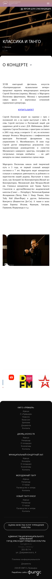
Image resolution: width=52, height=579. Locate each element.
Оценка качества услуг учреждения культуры (26, 526)
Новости (26, 417)
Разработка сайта (19, 572)
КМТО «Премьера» (26, 408)
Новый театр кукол (26, 496)
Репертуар (26, 441)
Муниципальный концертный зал (26, 455)
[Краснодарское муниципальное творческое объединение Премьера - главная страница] (11, 3)
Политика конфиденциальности (26, 560)
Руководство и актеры (26, 488)
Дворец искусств (26, 434)
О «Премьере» (26, 414)
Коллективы (26, 446)
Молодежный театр (26, 476)
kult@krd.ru (26, 544)
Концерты (26, 461)
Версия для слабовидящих (37, 9)
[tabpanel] (26, 295)
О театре (26, 485)
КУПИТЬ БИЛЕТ (26, 110)
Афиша (26, 411)
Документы (26, 426)
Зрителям (26, 423)
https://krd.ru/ (26, 547)
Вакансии (26, 420)
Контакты (26, 428)
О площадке (26, 443)
